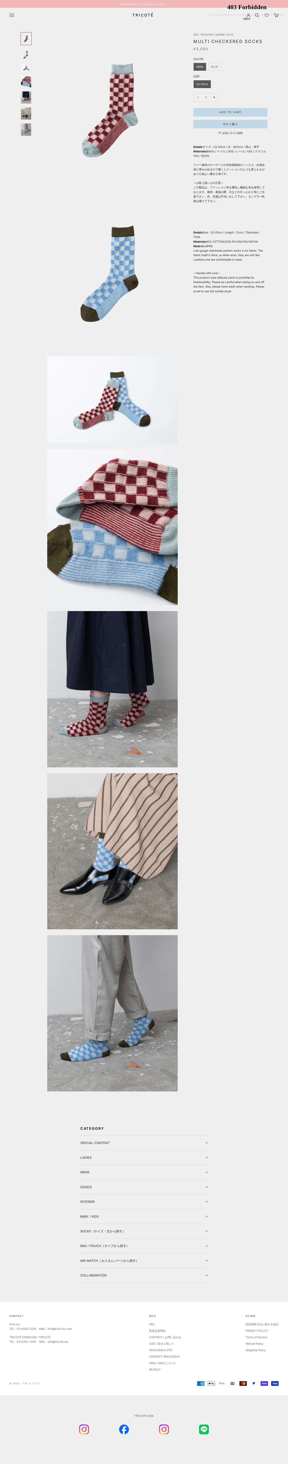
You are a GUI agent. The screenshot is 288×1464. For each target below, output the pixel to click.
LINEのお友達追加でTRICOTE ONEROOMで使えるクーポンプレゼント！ (144, 4)
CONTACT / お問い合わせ (165, 1337)
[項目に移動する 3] (26, 68)
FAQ (151, 1324)
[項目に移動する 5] (26, 97)
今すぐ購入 (230, 123)
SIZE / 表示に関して (161, 1343)
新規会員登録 (157, 1330)
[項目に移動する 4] (26, 81)
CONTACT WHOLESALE (164, 1356)
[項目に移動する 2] (26, 54)
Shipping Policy (255, 1350)
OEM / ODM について (162, 1363)
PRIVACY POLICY (257, 1330)
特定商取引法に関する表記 (262, 1324)
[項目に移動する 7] (26, 129)
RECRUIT (155, 1369)
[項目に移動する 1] (26, 38)
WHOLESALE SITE (160, 1350)
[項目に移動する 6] (26, 113)
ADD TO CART (230, 112)
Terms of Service (256, 1337)
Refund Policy (254, 1343)
